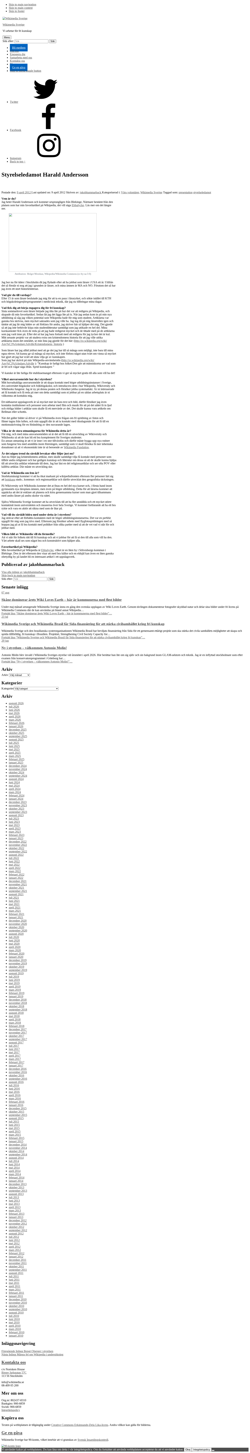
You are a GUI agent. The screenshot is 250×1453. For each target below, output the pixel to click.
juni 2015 (14, 1124)
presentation (186, 192)
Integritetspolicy (10, 1410)
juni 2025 (14, 746)
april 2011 (14, 1286)
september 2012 (18, 1230)
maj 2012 (14, 1243)
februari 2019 (16, 993)
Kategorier (7, 688)
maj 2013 (14, 1203)
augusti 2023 (16, 815)
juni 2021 (14, 900)
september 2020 (18, 930)
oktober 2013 (16, 1187)
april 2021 (14, 907)
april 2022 (14, 867)
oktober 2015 (16, 1111)
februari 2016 (16, 1101)
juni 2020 (14, 940)
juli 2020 (14, 937)
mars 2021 (15, 910)
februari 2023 (16, 835)
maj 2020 (14, 943)
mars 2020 (15, 950)
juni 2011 (14, 1279)
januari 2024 (16, 798)
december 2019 (18, 960)
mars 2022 (15, 871)
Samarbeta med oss (21, 57)
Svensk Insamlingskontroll (93, 1439)
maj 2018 (14, 1016)
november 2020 (18, 923)
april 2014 (14, 1171)
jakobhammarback (91, 192)
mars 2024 (15, 792)
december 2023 (18, 802)
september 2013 (18, 1190)
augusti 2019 (16, 973)
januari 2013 (16, 1217)
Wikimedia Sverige (14, 24)
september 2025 (18, 736)
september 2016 (18, 1078)
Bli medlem (18, 47)
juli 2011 (14, 1276)
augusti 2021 (16, 894)
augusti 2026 (16, 703)
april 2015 (14, 1131)
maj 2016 (14, 1091)
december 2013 (18, 1184)
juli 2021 (14, 897)
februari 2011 (16, 1292)
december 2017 (18, 1029)
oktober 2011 (16, 1266)
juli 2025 (14, 742)
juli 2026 (14, 706)
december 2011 (17, 1259)
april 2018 (14, 1019)
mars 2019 (15, 989)
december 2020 (18, 920)
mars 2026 (15, 719)
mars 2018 (15, 1022)
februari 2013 (16, 1213)
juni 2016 (14, 1088)
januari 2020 (16, 956)
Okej (187, 1449)
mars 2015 (15, 1134)
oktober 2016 (16, 1075)
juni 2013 (14, 1200)
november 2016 (18, 1072)
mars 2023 (15, 831)
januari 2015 (16, 1141)
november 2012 (18, 1223)
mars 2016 (15, 1098)
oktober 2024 (16, 772)
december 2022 (18, 841)
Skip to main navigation (22, 4)
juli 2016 (14, 1085)
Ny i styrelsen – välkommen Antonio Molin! (34, 648)
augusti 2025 (16, 739)
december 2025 (18, 729)
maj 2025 (14, 749)
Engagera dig (17, 54)
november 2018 (18, 1003)
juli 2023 (14, 818)
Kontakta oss (17, 60)
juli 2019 (14, 976)
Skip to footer (17, 11)
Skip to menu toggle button (25, 70)
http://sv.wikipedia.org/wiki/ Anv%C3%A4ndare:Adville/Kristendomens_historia (54, 342)
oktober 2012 (16, 1226)
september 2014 (18, 1154)
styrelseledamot (202, 192)
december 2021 (18, 881)
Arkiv (4, 674)
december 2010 (18, 1299)
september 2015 (18, 1115)
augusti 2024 (16, 779)
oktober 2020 (16, 927)
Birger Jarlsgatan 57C (14, 1372)
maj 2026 (14, 713)
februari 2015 (16, 1138)
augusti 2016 (16, 1082)
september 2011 (18, 1269)
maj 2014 (14, 1167)
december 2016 (18, 1068)
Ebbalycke (78, 205)
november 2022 (18, 844)
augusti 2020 (16, 933)
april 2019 (14, 986)
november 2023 (18, 805)
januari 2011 (16, 1296)
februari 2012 (16, 1253)
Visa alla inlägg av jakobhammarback (23, 572)
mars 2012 (15, 1250)
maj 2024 (14, 785)
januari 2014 (16, 1180)
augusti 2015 (16, 1118)
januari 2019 (16, 996)
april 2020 (14, 947)
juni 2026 (14, 709)
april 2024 (14, 788)
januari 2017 (16, 1065)
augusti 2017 (16, 1042)
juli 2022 (14, 858)
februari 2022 (16, 874)
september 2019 (18, 970)
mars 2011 (15, 1289)
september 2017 (18, 1039)
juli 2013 (14, 1197)
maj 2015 (14, 1128)
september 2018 (18, 1009)
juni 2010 (14, 1319)
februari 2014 (16, 1177)
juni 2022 (14, 861)
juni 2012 (14, 1240)
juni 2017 (14, 1049)
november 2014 (18, 1147)
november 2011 (18, 1263)
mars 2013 (15, 1210)
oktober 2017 (16, 1035)
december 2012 (18, 1220)
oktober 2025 (16, 732)
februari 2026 (16, 723)
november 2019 (18, 963)
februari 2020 (16, 953)
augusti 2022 (16, 854)
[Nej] (213, 1450)
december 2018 (18, 999)
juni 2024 (14, 782)
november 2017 (18, 1032)
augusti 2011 (16, 1273)
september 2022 (18, 851)
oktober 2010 (16, 1306)
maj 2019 (14, 983)
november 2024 (18, 769)
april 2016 (14, 1095)
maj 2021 (14, 904)
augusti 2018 (16, 1012)
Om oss (14, 51)
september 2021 (18, 891)
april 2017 (14, 1055)
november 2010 (18, 1302)
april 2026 (14, 716)
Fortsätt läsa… (56, 613)
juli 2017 (14, 1045)
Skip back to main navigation (18, 575)
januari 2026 (16, 726)
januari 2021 (16, 917)
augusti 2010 (16, 1312)
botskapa (10, 479)
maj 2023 (14, 825)
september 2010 (18, 1309)
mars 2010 (15, 1329)
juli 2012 (14, 1236)
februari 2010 (16, 1332)
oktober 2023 (16, 808)
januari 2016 (16, 1105)
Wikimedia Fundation (76, 447)
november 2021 (18, 884)
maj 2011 (14, 1282)
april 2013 (14, 1207)
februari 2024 (16, 795)
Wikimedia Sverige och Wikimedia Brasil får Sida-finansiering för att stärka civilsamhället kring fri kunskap (83, 624)
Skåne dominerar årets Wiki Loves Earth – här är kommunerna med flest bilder (61, 600)
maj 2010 (14, 1322)
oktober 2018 (16, 1006)
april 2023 (14, 828)
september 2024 (18, 775)
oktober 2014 (16, 1151)
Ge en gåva (18, 67)
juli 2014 (14, 1161)
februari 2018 (16, 1026)
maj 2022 (14, 864)
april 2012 (14, 1246)
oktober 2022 (16, 848)
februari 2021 (16, 914)
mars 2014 (15, 1174)
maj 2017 (14, 1052)
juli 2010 (14, 1315)
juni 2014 (14, 1164)
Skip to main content (21, 7)
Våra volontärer (130, 192)
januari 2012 (16, 1256)
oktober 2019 (16, 966)
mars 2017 (15, 1059)
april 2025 (14, 752)
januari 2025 (16, 762)
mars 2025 (15, 756)
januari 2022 (16, 877)
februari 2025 (16, 759)
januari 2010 (16, 1335)
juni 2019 (14, 979)
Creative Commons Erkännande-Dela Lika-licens (79, 1424)
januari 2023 (16, 838)
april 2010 (14, 1325)
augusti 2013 (16, 1194)
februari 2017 (16, 1062)
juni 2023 (14, 821)
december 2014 (18, 1144)
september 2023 (18, 812)
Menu (7, 37)
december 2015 (18, 1108)
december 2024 (18, 765)
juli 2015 (14, 1121)
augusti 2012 (16, 1233)
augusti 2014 (16, 1157)
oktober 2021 (16, 887)
